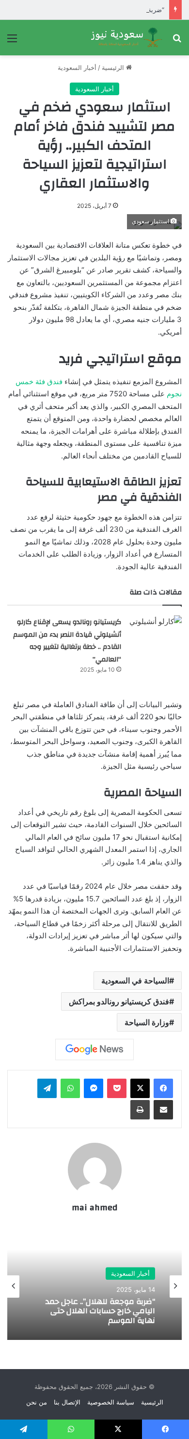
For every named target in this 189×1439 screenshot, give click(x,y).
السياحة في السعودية (135, 980)
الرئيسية (114, 67)
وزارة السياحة (147, 1022)
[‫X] (140, 1088)
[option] (94, 1286)
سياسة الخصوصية (110, 1402)
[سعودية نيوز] (126, 38)
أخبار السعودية (77, 67)
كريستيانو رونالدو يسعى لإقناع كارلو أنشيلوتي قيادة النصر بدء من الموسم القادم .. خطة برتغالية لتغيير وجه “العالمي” (67, 641)
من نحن (36, 1402)
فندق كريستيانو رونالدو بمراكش (119, 1001)
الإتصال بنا (67, 1402)
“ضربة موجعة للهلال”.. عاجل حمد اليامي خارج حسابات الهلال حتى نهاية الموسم (100, 1311)
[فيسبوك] (163, 1088)
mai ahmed (94, 1208)
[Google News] (94, 1049)
